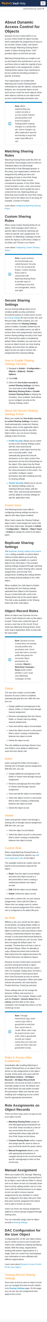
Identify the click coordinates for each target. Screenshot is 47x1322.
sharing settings (13, 318)
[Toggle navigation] (43, 3)
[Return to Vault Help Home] (14, 3)
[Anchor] (16, 155)
